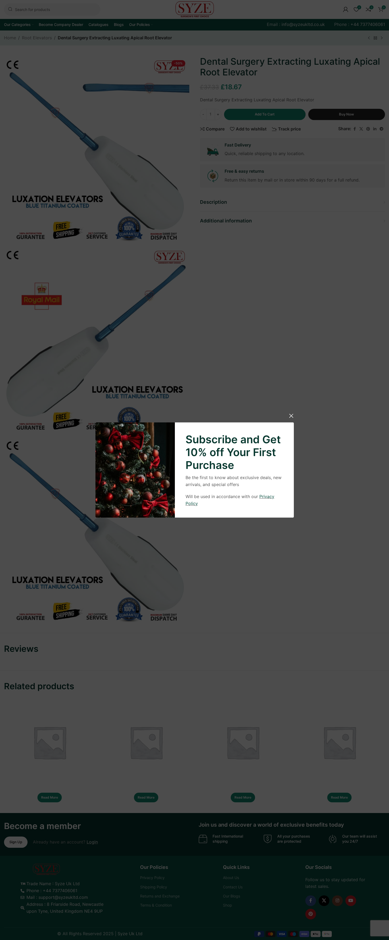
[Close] (291, 415)
